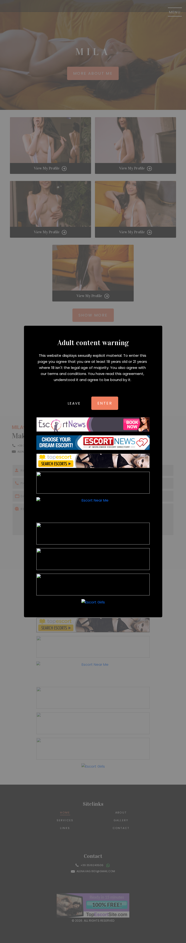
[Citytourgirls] (93, 559)
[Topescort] (93, 584)
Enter (104, 403)
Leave (74, 403)
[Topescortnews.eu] (93, 483)
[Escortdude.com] (93, 534)
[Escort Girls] (93, 602)
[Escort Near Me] (93, 508)
